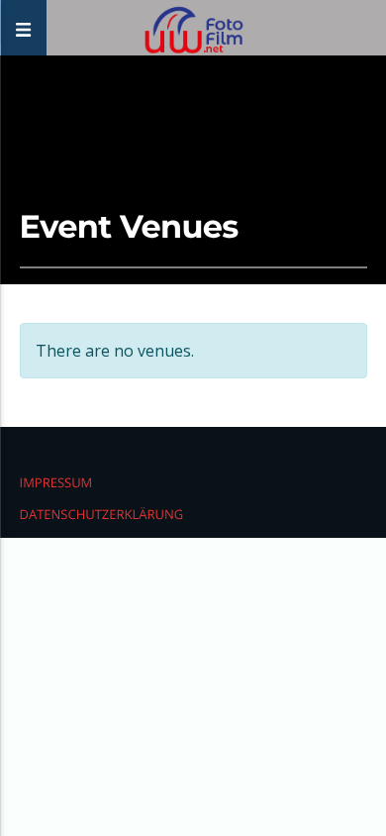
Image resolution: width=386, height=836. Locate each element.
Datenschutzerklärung (102, 514)
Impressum (56, 482)
